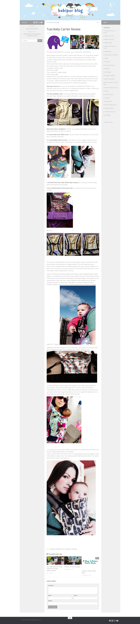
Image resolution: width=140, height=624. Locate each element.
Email (76, 595)
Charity (106, 58)
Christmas (107, 61)
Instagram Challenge (110, 75)
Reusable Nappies (109, 108)
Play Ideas (107, 98)
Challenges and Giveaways (111, 55)
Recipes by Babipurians (110, 104)
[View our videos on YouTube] (41, 22)
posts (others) (108, 101)
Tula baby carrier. (69, 52)
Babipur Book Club (109, 36)
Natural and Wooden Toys (111, 87)
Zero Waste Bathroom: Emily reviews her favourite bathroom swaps (54, 568)
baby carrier (52, 549)
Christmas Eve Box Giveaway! (72, 567)
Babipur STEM (108, 42)
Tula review (74, 549)
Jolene (50, 33)
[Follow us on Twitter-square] (36, 22)
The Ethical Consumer (110, 111)
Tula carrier (68, 549)
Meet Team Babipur (110, 79)
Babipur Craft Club (109, 39)
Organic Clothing (109, 94)
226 (98, 558)
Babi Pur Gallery (109, 122)
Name (50, 595)
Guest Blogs (108, 72)
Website (50, 600)
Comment (51, 585)
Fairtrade (107, 68)
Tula (63, 86)
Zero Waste (108, 115)
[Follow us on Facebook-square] (34, 22)
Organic (107, 91)
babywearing (58, 549)
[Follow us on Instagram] (39, 22)
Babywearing (108, 51)
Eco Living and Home (53, 22)
